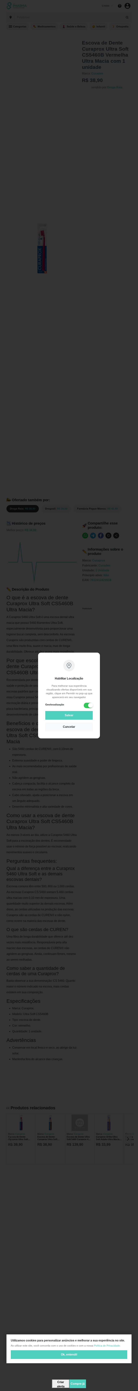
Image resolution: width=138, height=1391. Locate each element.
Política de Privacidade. (107, 1345)
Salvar (69, 715)
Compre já (78, 1383)
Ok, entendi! (69, 1354)
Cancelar (69, 726)
